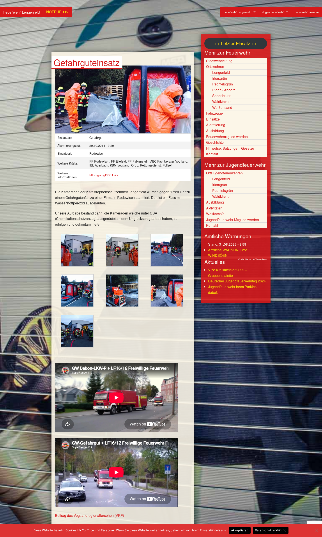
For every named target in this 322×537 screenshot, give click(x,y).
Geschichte (215, 142)
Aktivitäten (214, 208)
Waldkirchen (222, 101)
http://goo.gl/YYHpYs (103, 175)
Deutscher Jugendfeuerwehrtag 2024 (237, 281)
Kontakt (212, 153)
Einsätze (213, 119)
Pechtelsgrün (222, 84)
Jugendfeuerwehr (273, 12)
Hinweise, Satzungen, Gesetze (230, 148)
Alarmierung (215, 124)
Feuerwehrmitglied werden (227, 136)
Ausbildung (215, 130)
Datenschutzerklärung (270, 530)
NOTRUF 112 (57, 11)
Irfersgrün (219, 78)
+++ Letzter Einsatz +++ (235, 43)
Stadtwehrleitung (219, 60)
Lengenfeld (221, 72)
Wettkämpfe (215, 213)
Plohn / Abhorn (223, 89)
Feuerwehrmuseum (307, 12)
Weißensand (222, 107)
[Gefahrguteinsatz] (123, 101)
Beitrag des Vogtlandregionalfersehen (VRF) (89, 515)
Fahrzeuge (214, 113)
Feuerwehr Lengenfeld (21, 12)
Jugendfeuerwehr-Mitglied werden (232, 219)
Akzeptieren (239, 530)
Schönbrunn (221, 95)
